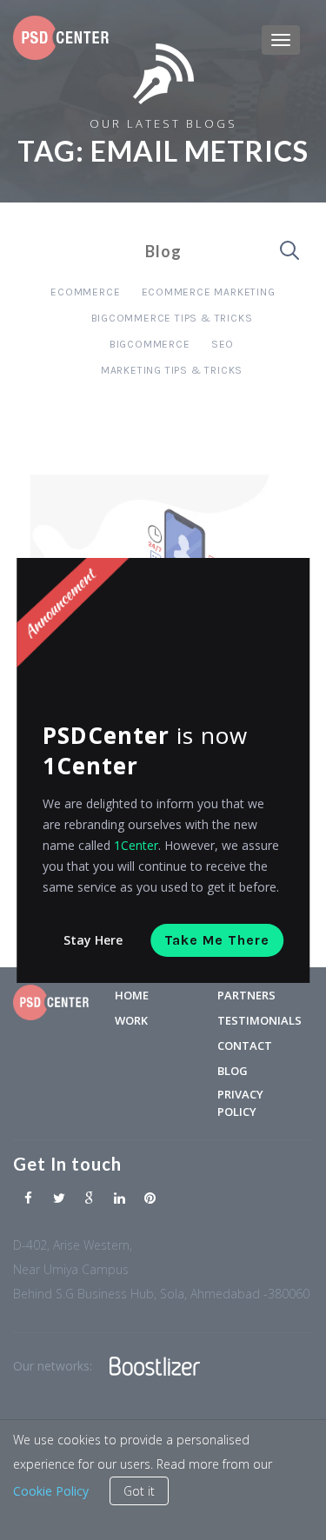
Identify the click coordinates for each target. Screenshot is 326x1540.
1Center (136, 845)
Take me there (216, 940)
